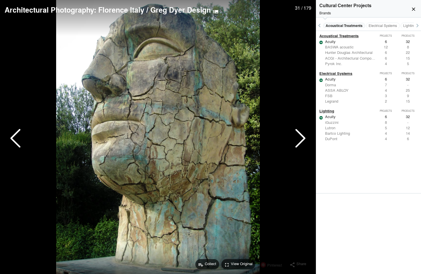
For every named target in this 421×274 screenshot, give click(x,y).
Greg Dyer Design (180, 10)
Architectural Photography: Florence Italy (74, 10)
